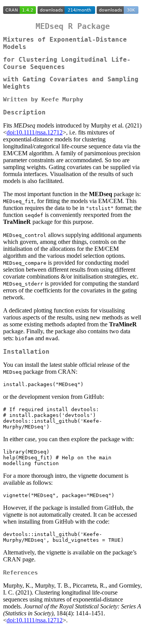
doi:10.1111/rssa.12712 (35, 132)
